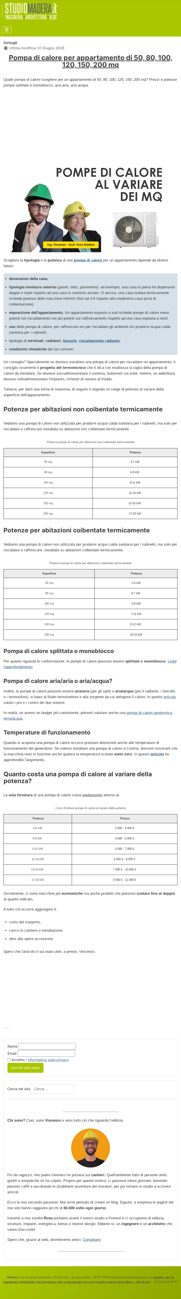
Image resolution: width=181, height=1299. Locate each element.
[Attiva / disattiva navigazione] (6, 29)
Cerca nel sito (18, 1089)
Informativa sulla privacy (48, 1060)
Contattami (92, 1240)
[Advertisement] (90, 123)
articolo (170, 697)
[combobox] (52, 1089)
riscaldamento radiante (99, 341)
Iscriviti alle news (25, 1067)
